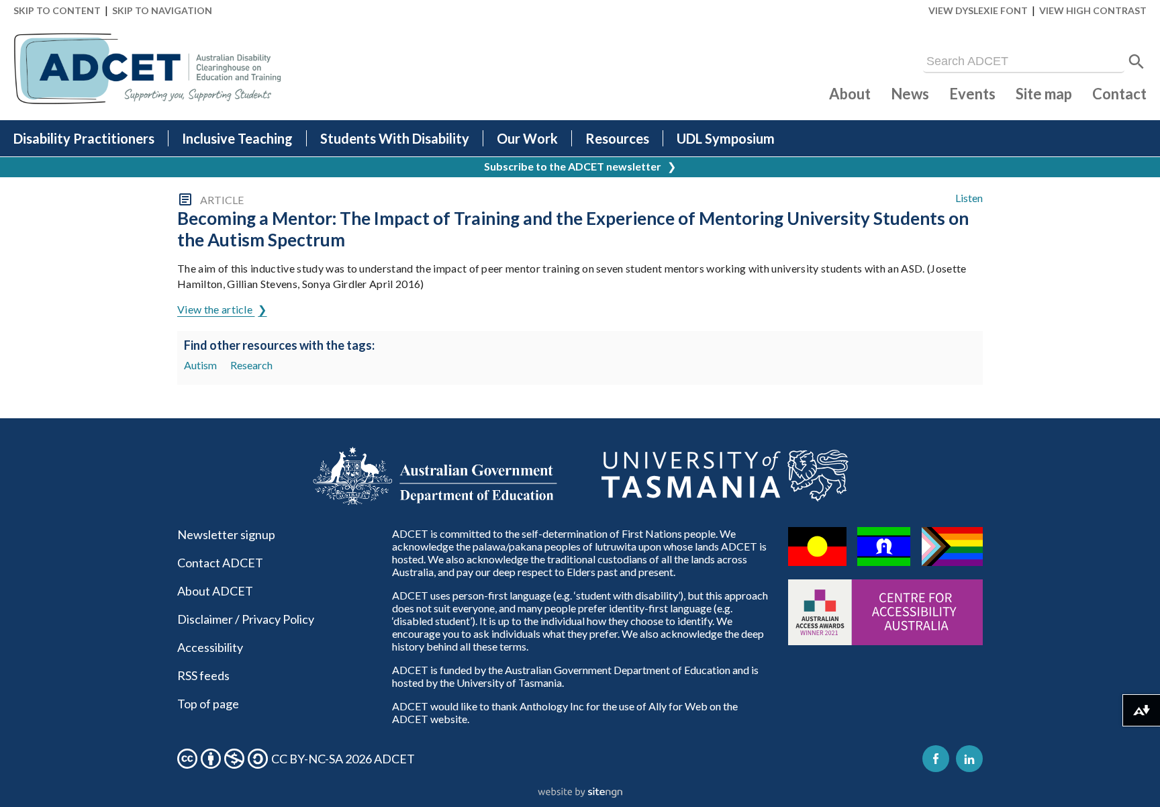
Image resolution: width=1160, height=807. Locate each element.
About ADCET (215, 590)
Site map (1044, 94)
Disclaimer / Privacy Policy (245, 619)
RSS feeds (203, 675)
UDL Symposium (726, 138)
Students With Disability (394, 138)
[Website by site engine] (580, 793)
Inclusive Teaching (237, 138)
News (910, 94)
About (850, 94)
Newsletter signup (226, 534)
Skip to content (57, 10)
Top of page (208, 703)
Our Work (527, 138)
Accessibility (210, 647)
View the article (215, 309)
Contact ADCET (220, 562)
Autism (200, 365)
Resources (617, 138)
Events (972, 94)
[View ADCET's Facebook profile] (935, 758)
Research (251, 365)
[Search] (1136, 62)
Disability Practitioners (83, 138)
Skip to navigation (162, 10)
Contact (1119, 94)
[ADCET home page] (147, 69)
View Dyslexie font (978, 10)
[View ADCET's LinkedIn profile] (969, 758)
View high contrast (1093, 10)
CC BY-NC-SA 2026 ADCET (343, 758)
